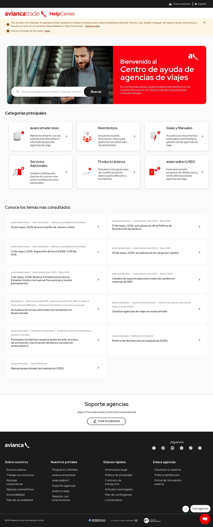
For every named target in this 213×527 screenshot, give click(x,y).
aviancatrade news (20, 222)
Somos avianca (16, 469)
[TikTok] (190, 448)
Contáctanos (113, 500)
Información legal (116, 469)
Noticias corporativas (14, 482)
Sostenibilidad (15, 494)
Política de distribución (142, 336)
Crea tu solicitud (179, 4)
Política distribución (167, 475)
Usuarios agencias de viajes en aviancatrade (139, 311)
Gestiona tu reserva (167, 469)
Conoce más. (92, 26)
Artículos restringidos (119, 489)
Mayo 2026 (165, 221)
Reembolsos (17, 301)
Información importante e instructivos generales (62, 305)
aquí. (47, 31)
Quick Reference (39, 363)
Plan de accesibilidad (19, 500)
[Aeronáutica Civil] (97, 520)
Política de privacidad (118, 475)
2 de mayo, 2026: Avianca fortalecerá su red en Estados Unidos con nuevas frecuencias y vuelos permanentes (41, 280)
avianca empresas (63, 475)
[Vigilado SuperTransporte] (152, 520)
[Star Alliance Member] (124, 520)
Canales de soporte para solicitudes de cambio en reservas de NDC (143, 280)
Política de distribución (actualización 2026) (140, 340)
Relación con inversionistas (61, 498)
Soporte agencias (64, 485)
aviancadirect (60, 480)
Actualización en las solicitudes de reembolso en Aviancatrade (41, 311)
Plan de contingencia (118, 494)
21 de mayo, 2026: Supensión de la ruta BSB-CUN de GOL (43, 253)
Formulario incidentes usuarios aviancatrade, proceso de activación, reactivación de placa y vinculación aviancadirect (44, 342)
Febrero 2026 (166, 273)
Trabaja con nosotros (20, 475)
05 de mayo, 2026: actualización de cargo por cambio (145, 252)
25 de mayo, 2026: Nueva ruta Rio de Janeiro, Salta (43, 227)
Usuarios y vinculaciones (143, 302)
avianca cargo (61, 491)
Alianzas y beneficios (20, 489)
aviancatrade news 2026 (145, 221)
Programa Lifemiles (65, 469)
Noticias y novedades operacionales (68, 222)
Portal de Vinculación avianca (168, 482)
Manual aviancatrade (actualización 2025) (37, 368)
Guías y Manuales (120, 302)
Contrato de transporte (113, 482)
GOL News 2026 (40, 222)
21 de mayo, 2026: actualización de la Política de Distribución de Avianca (142, 227)
